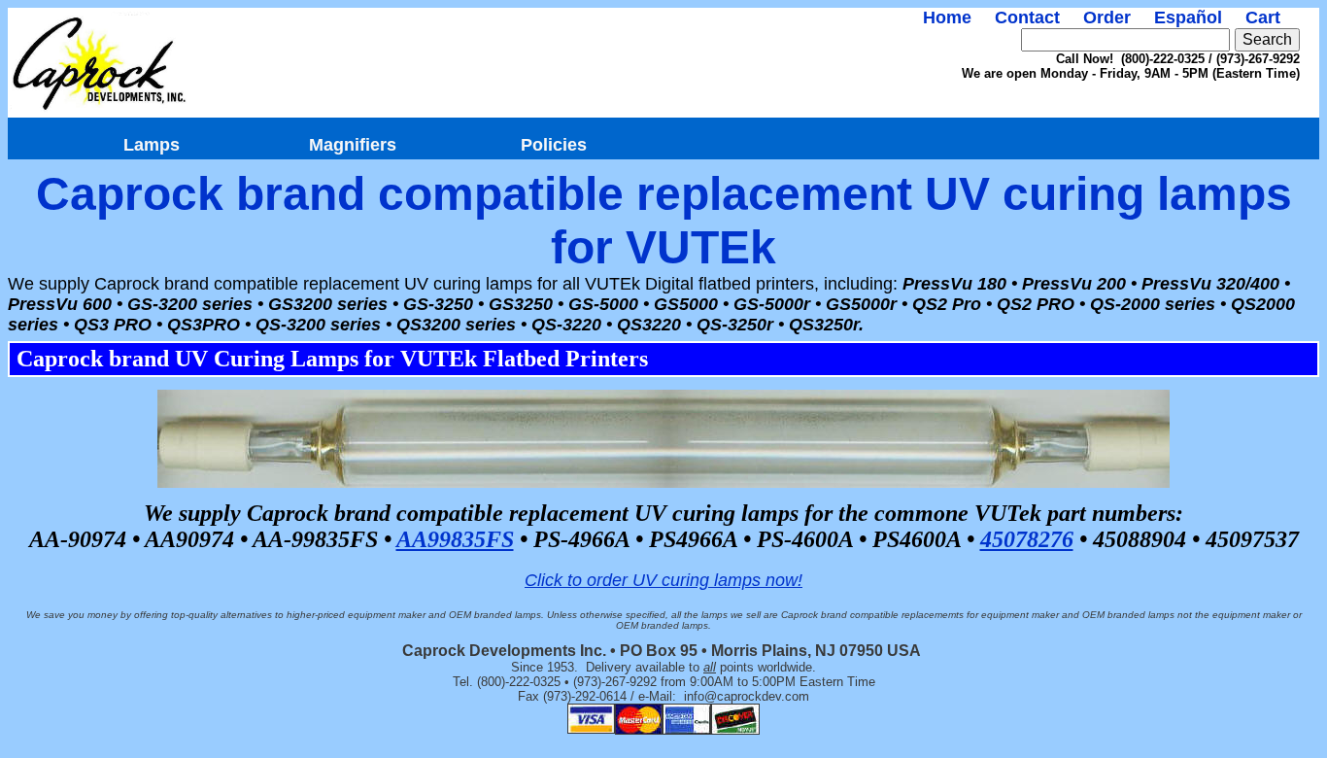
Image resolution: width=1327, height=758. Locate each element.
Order (1107, 17)
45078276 (1026, 539)
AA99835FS (455, 539)
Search (1267, 39)
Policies (554, 145)
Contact (1027, 17)
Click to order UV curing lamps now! (663, 580)
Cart (1262, 17)
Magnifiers (352, 145)
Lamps (151, 145)
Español (1188, 17)
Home (947, 17)
